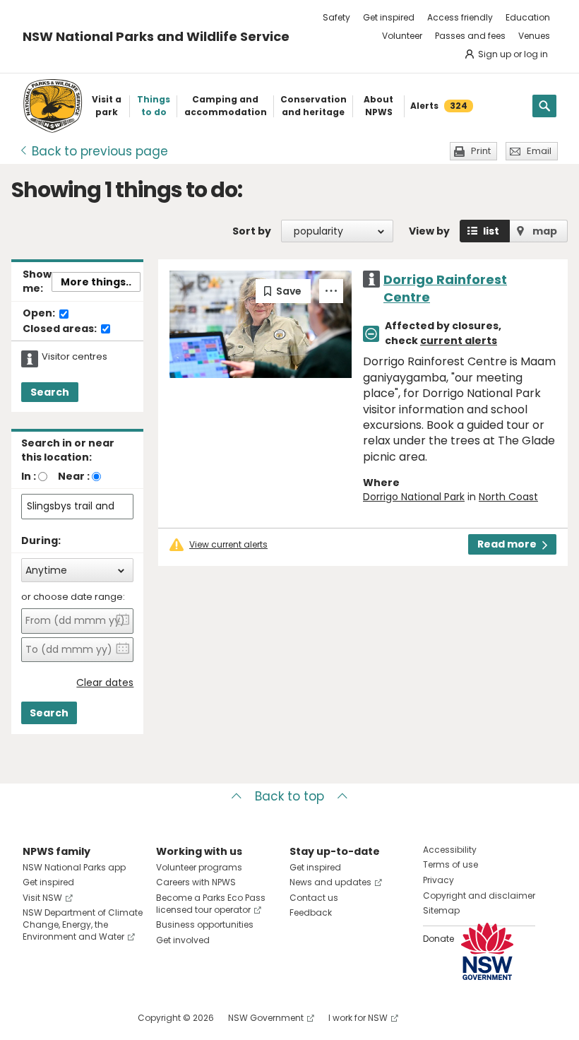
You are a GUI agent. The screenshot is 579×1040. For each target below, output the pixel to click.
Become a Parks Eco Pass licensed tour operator (210, 904)
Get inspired (388, 17)
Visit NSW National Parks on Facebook (36, 1018)
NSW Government (266, 1018)
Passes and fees (470, 36)
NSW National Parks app (74, 867)
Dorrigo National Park (414, 497)
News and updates (330, 882)
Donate (438, 939)
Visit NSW (42, 898)
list (491, 231)
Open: (40, 313)
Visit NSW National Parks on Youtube (96, 1018)
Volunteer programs (199, 867)
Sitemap (441, 910)
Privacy (438, 880)
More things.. (96, 282)
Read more (507, 544)
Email (539, 151)
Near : (74, 476)
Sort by (251, 231)
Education (528, 17)
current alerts (458, 340)
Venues (534, 36)
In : (28, 476)
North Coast (508, 497)
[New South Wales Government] (487, 951)
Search (49, 392)
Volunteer (402, 36)
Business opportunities (204, 924)
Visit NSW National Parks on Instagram (66, 1018)
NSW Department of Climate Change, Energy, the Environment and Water (83, 924)
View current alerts (228, 544)
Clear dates (104, 683)
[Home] (53, 106)
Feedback (311, 912)
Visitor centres (74, 356)
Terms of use (450, 864)
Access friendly (460, 17)
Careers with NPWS (196, 882)
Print (481, 151)
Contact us (314, 898)
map (544, 231)
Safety (336, 17)
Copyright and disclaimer (479, 896)
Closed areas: (61, 329)
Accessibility (450, 850)
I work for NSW (358, 1018)
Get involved (183, 940)
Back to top (289, 796)
